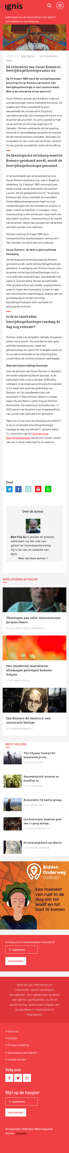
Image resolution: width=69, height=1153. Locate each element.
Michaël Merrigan (39, 847)
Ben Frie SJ (28, 56)
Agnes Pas (36, 785)
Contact (12, 1038)
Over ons (13, 1031)
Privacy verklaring (18, 1044)
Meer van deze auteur (32, 558)
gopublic (21, 1133)
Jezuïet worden (17, 1059)
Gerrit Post (37, 805)
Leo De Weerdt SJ (39, 828)
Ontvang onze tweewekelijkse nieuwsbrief (30, 942)
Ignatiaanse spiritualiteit (22, 1052)
